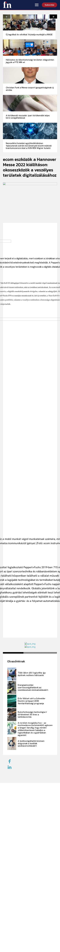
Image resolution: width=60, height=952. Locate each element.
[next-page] (53, 16)
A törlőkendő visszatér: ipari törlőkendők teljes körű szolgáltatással (28, 116)
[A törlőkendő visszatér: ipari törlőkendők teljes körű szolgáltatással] (30, 103)
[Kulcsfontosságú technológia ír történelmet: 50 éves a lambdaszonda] (11, 714)
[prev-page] (6, 16)
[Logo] (7, 4)
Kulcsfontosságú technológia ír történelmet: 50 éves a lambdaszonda (32, 714)
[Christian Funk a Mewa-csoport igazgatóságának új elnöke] (30, 75)
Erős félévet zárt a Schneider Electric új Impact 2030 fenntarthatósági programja (31, 701)
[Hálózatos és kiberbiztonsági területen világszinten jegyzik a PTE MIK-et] (30, 47)
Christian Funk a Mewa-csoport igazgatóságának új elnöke (30, 88)
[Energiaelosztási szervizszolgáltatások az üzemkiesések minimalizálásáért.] (11, 687)
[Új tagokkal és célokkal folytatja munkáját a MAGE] (29, 22)
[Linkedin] (9, 767)
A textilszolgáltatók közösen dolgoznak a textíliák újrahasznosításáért (31, 743)
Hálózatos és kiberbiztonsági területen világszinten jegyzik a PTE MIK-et (30, 61)
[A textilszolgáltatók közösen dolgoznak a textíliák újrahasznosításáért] (11, 743)
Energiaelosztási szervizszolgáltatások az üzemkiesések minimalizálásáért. (33, 687)
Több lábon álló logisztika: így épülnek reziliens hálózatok (32, 674)
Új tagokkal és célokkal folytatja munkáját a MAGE (29, 34)
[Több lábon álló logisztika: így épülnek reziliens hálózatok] (11, 674)
